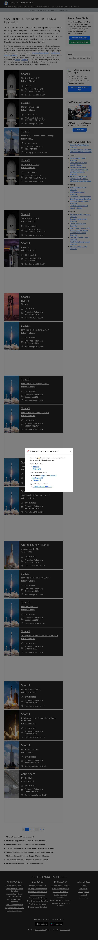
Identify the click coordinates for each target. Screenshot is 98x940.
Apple (35, 467)
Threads (36, 480)
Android (36, 469)
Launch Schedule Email (42, 487)
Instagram (37, 478)
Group (52, 476)
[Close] (70, 451)
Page (43, 476)
